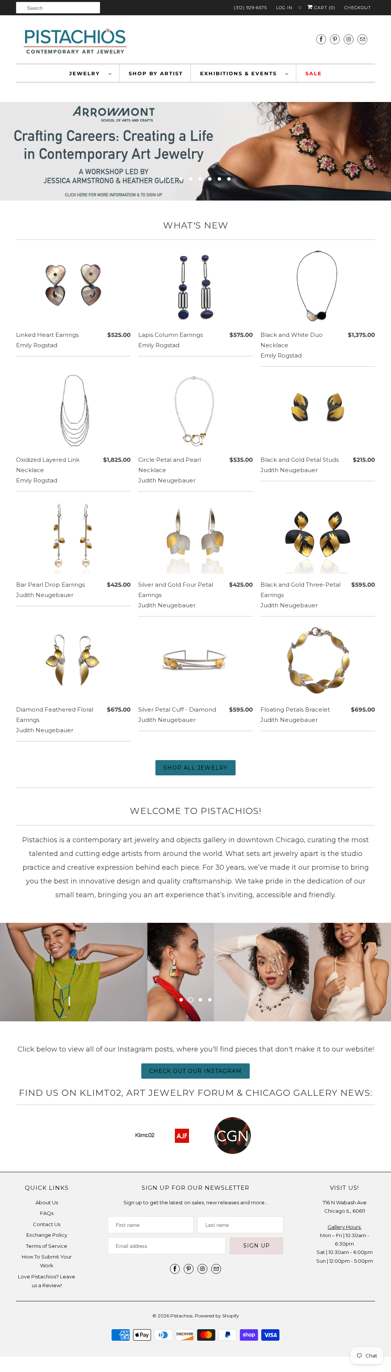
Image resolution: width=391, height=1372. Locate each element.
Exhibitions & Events (240, 73)
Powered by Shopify (217, 1316)
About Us (47, 1202)
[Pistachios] (75, 41)
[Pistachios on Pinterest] (335, 39)
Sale (313, 73)
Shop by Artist (156, 73)
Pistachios (181, 1316)
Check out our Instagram (195, 1071)
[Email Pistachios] (362, 39)
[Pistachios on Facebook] (321, 39)
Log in (284, 7)
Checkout (357, 7)
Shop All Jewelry (195, 767)
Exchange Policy (46, 1235)
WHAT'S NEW (195, 225)
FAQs (46, 1213)
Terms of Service (46, 1246)
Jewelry (87, 73)
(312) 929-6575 (250, 7)
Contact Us (46, 1224)
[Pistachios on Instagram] (349, 39)
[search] (58, 7)
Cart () (324, 7)
